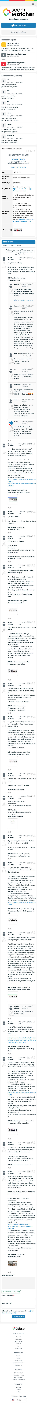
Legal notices (18, 1341)
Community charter (18, 1363)
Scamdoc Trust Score (22, 189)
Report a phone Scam (18, 32)
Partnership (18, 1365)
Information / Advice (18, 1375)
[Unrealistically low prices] (12, 671)
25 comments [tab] (8, 242)
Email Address (7, 1303)
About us (18, 1337)
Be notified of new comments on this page (17, 1312)
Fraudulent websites (14, 149)
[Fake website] (18, 230)
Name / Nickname (8, 1296)
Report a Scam (20, 25)
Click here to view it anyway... (23, 300)
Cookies (18, 1344)
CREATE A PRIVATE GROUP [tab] (12, 245)
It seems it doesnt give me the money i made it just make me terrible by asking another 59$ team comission (17, 50)
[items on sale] (12, 761)
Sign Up (18, 1356)
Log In (18, 1358)
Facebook (18, 1387)
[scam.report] (31, 151)
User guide (18, 1339)
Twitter (18, 1389)
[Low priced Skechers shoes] (12, 920)
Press (18, 1346)
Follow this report (19, 167)
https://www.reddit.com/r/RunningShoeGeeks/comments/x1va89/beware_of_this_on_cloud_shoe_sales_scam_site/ (22, 1040)
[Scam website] (12, 1263)
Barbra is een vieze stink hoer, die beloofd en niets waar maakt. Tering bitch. (9, 143)
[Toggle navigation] (33, 4)
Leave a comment (8, 1275)
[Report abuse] (34, 258)
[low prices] (12, 499)
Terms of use (18, 1360)
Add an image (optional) (12, 1292)
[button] (34, 151)
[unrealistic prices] (12, 610)
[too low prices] (12, 1130)
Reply (9, 440)
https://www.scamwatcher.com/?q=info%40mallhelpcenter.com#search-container (20, 1226)
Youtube (18, 1392)
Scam (3, 59)
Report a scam (18, 1373)
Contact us (18, 1348)
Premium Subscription (18, 1379)
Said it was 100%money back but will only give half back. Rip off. (9, 120)
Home (4, 149)
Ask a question (18, 1377)
